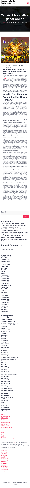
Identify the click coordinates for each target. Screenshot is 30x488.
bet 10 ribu (3, 461)
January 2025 (5, 278)
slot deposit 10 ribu (5, 416)
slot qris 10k (4, 393)
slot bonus (4, 369)
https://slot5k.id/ (5, 425)
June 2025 (4, 270)
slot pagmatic (4, 419)
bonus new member (5, 422)
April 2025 (4, 273)
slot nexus (3, 464)
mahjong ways (5, 342)
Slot (22, 65)
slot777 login (4, 453)
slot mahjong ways (6, 388)
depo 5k (3, 414)
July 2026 (4, 258)
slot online (3, 437)
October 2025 (5, 263)
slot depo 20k (5, 380)
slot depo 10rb (5, 378)
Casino (3, 328)
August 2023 (5, 306)
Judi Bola (3, 333)
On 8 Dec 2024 (6, 65)
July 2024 (4, 289)
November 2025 (5, 261)
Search (3, 212)
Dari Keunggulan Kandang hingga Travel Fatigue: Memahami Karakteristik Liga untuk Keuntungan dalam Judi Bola (14, 225)
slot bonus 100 (5, 371)
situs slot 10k (5, 354)
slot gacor (4, 385)
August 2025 (5, 266)
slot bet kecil (5, 368)
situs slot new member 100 (9, 359)
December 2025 (5, 259)
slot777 (3, 399)
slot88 (3, 402)
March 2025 (4, 275)
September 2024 (6, 285)
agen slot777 (5, 318)
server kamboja (4, 460)
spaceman (4, 405)
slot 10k (3, 362)
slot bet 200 (4, 366)
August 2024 (5, 287)
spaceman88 (5, 407)
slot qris (3, 392)
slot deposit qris (5, 468)
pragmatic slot (4, 424)
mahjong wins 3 (7, 78)
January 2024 (5, 297)
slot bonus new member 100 (9, 374)
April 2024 (4, 294)
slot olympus (4, 455)
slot (2, 434)
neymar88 (4, 345)
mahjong (3, 338)
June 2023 (4, 307)
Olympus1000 (5, 347)
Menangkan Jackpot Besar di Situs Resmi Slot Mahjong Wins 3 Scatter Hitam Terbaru (14, 71)
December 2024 (5, 280)
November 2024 (5, 282)
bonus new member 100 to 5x (9, 325)
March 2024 (4, 295)
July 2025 (4, 268)
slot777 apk (4, 400)
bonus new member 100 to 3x (9, 323)
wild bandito (4, 411)
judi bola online (4, 469)
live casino (4, 337)
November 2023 (5, 301)
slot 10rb (3, 364)
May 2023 (4, 309)
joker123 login (4, 452)
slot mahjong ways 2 (7, 390)
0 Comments (7, 67)
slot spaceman (4, 466)
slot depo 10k (5, 376)
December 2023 (5, 299)
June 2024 (4, 290)
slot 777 (3, 432)
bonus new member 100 (8, 321)
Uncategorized (5, 409)
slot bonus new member (8, 373)
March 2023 (4, 311)
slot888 (3, 404)
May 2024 (4, 292)
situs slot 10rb (5, 355)
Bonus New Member (6, 319)
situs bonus (4, 352)
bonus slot (4, 326)
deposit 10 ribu (4, 458)
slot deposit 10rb (6, 383)
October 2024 (5, 283)
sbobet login (4, 450)
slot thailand (4, 463)
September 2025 (6, 264)
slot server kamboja (7, 397)
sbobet (3, 349)
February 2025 (5, 277)
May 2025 (4, 271)
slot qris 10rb (5, 395)
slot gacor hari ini (6, 386)
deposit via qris (5, 331)
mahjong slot (5, 340)
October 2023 (5, 302)
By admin (15, 65)
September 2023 (6, 304)
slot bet (3, 457)
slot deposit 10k (5, 381)
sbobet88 (4, 350)
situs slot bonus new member (9, 357)
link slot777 (4, 335)
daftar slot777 (5, 330)
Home (3, 22)
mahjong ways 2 (5, 343)
